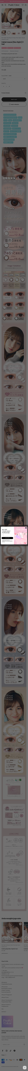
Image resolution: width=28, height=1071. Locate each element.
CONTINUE (7, 537)
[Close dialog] (26, 528)
